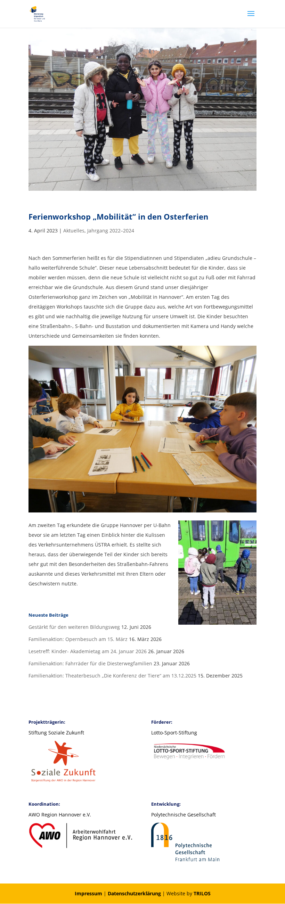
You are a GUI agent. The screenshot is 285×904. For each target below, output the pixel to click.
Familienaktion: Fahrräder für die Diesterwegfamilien (90, 663)
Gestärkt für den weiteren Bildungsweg (74, 627)
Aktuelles (73, 230)
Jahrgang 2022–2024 (110, 230)
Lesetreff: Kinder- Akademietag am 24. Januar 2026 (87, 651)
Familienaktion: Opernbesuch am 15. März (78, 639)
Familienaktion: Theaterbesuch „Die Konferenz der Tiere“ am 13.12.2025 (112, 675)
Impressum (88, 893)
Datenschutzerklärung (134, 893)
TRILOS (202, 893)
